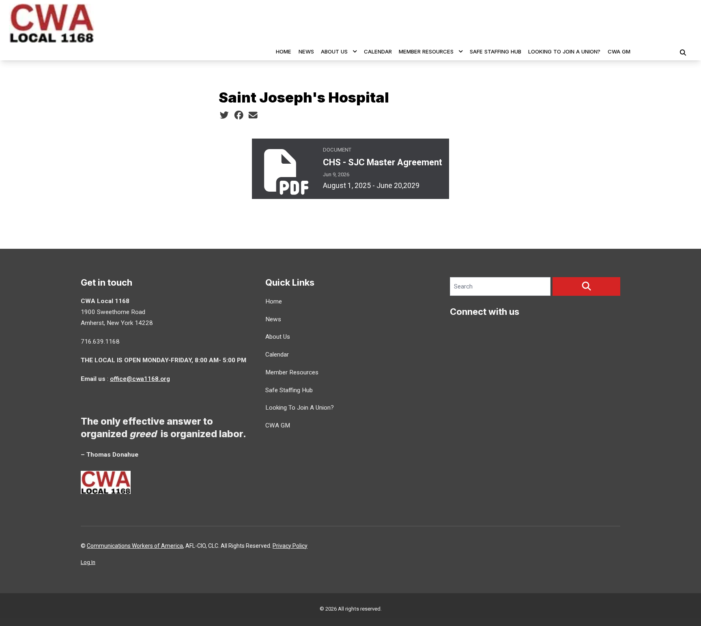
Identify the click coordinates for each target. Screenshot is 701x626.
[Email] (252, 115)
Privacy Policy (290, 546)
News (306, 51)
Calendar (378, 51)
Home (283, 51)
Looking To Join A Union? (564, 51)
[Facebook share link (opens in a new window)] (238, 115)
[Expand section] (355, 51)
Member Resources (426, 51)
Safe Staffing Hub (495, 51)
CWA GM (619, 51)
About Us (334, 51)
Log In (88, 562)
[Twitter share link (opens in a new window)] (224, 115)
